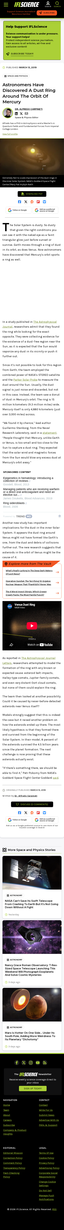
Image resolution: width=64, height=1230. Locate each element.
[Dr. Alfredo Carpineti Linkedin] (17, 113)
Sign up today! (33, 1088)
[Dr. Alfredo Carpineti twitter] (22, 113)
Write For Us (46, 1110)
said (55, 778)
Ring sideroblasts (14, 503)
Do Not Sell (45, 1190)
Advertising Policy (49, 1167)
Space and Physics (17, 76)
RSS (54, 1209)
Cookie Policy (46, 1157)
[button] (57, 3)
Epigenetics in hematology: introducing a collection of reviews (28, 479)
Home (6, 1105)
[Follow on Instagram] (30, 1062)
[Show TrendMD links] (59, 516)
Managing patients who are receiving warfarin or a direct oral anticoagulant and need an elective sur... (31, 492)
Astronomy (16, 895)
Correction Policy (12, 1157)
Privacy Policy (46, 1162)
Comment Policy (12, 1162)
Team (6, 1110)
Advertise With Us (49, 1120)
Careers (7, 1120)
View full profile (10, 134)
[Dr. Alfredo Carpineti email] (27, 113)
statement (50, 433)
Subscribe (9, 1125)
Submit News (46, 1115)
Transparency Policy (14, 1167)
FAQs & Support (48, 1125)
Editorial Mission (13, 1152)
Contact (43, 1105)
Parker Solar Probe (25, 379)
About (6, 1115)
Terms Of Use (46, 1152)
